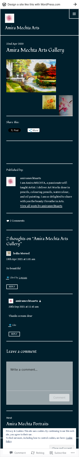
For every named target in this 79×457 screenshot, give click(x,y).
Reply (12, 286)
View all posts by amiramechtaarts (41, 206)
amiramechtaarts (27, 301)
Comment (59, 397)
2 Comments (17, 220)
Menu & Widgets (74, 18)
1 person (23, 277)
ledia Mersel (21, 253)
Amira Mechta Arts (22, 28)
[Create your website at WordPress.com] (39, 4)
